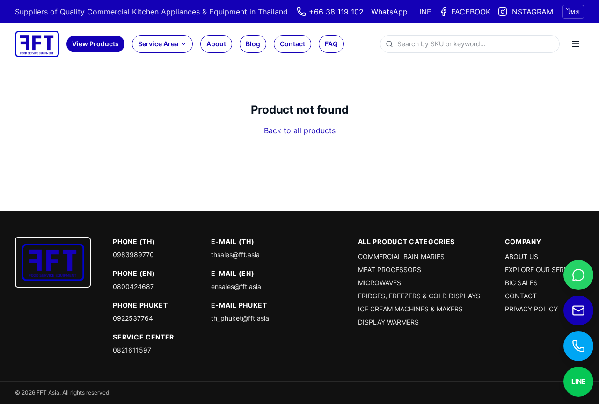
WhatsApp (389, 11)
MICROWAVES (379, 283)
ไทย (573, 11)
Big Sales (521, 283)
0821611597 (132, 350)
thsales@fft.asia (235, 255)
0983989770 (133, 255)
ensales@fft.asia (236, 286)
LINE (423, 11)
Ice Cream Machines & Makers (410, 309)
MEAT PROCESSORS (389, 270)
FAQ (331, 44)
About (216, 44)
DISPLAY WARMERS (388, 322)
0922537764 (133, 318)
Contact (292, 44)
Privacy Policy (531, 309)
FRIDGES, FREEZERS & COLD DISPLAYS (419, 296)
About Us (521, 256)
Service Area (158, 44)
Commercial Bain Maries (401, 256)
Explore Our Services (544, 270)
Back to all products (300, 130)
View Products (95, 44)
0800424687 (133, 286)
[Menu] (575, 44)
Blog (253, 44)
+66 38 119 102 (336, 11)
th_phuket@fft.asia (240, 318)
